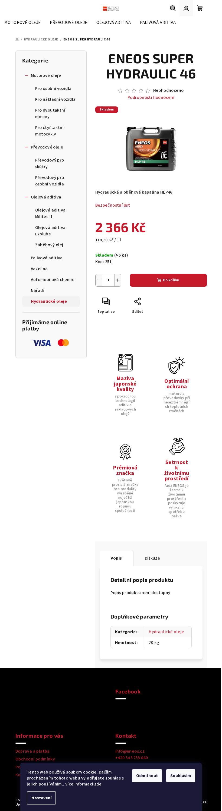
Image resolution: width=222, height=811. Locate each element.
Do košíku (171, 280)
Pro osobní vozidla (53, 88)
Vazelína (39, 269)
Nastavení (41, 798)
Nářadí (37, 291)
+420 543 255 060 (131, 758)
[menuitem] (22, 22)
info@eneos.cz (130, 751)
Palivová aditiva (47, 258)
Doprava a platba (32, 751)
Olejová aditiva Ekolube (50, 231)
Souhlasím (180, 776)
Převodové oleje (47, 147)
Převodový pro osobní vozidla (49, 181)
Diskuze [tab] (152, 558)
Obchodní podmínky (35, 759)
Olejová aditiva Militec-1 (50, 213)
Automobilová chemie (53, 280)
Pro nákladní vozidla (55, 99)
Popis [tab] (116, 558)
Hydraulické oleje (49, 301)
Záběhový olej (49, 245)
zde (98, 784)
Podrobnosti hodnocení (151, 97)
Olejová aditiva (46, 197)
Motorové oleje (46, 75)
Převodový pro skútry (49, 163)
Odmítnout (147, 776)
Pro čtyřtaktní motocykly (49, 131)
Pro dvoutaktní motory (50, 113)
